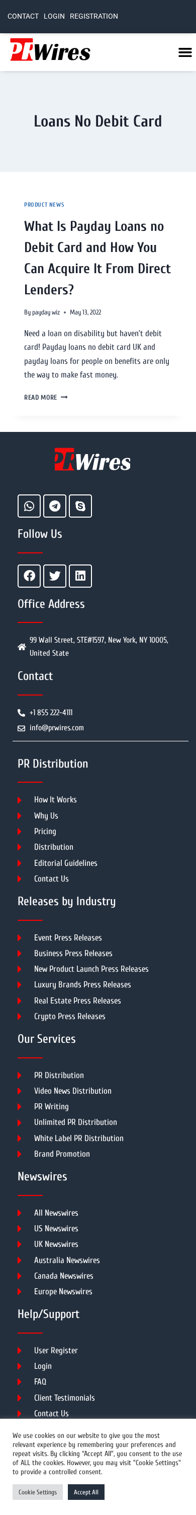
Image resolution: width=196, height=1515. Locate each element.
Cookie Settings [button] (38, 1492)
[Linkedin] (80, 576)
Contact (23, 16)
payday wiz (46, 312)
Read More (46, 398)
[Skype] (80, 506)
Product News (44, 204)
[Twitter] (54, 576)
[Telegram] (54, 506)
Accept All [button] (86, 1492)
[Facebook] (29, 576)
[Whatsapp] (29, 506)
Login (54, 16)
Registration (94, 16)
